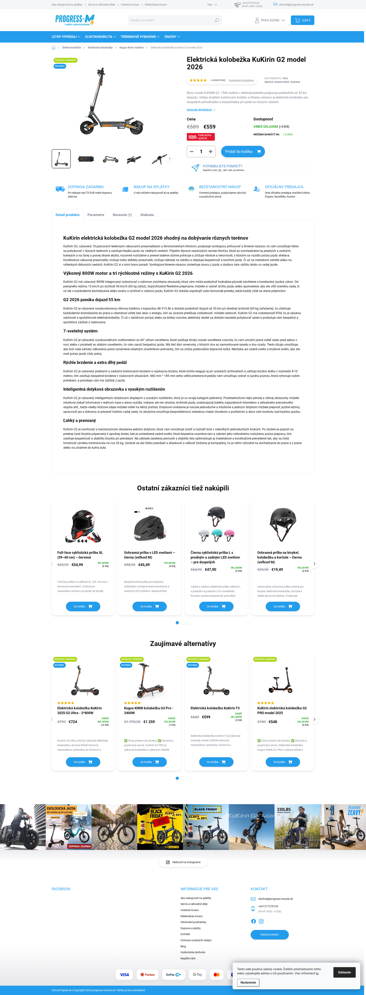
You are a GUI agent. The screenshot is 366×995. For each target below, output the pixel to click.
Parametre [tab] (95, 215)
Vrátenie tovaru (130, 4)
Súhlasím (344, 972)
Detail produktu (270, 934)
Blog (183, 946)
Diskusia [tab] (147, 215)
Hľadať (217, 20)
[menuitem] (66, 37)
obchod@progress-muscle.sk (275, 898)
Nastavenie (248, 982)
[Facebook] (253, 920)
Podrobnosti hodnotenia (241, 80)
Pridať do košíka (238, 151)
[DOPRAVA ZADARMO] (283, 680)
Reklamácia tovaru (156, 4)
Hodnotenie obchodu (193, 952)
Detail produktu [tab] (67, 215)
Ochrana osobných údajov (196, 940)
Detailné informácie (199, 110)
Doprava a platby (191, 928)
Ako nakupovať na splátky (67, 4)
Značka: (282, 82)
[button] (177, 623)
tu (317, 973)
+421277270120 (268, 906)
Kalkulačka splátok (204, 137)
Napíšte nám (188, 958)
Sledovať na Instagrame (186, 862)
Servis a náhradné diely (101, 4)
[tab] (122, 214)
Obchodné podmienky (193, 922)
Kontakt (185, 934)
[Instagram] (261, 920)
